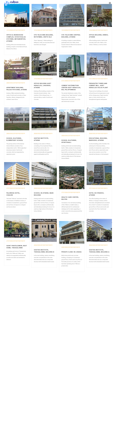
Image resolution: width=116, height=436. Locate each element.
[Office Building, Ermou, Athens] (99, 15)
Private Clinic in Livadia (71, 252)
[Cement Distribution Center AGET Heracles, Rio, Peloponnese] (71, 66)
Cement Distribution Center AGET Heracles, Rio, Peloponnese (71, 87)
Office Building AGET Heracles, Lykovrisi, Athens (42, 85)
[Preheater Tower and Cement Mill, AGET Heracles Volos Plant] (99, 64)
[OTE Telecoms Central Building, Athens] (71, 15)
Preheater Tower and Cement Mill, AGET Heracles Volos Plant (98, 85)
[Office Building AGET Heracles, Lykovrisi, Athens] (44, 64)
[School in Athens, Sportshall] (71, 120)
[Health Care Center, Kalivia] (71, 177)
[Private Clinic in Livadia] (71, 232)
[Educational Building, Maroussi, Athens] (99, 118)
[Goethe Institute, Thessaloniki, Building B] (44, 230)
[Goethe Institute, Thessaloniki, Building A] (99, 230)
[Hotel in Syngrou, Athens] (99, 173)
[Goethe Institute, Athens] (44, 118)
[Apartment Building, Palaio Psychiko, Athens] (16, 68)
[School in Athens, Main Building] (44, 173)
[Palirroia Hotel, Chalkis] (16, 173)
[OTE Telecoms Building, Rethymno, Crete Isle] (44, 15)
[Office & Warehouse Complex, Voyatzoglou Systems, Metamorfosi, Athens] (16, 15)
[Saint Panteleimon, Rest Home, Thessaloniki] (16, 226)
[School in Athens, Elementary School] (16, 118)
